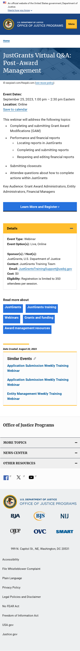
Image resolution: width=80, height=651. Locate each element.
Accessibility (10, 559)
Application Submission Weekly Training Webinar (38, 368)
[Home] (40, 24)
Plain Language (12, 578)
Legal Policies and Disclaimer (21, 597)
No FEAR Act (10, 606)
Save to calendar (15, 109)
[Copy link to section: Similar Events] (34, 358)
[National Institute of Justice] (65, 519)
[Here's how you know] (40, 7)
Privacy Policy (11, 587)
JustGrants (13, 307)
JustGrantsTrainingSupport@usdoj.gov (45, 269)
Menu (71, 24)
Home (6, 40)
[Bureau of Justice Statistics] (40, 521)
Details (12, 228)
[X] (20, 478)
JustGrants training (41, 307)
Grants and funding (38, 317)
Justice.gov (9, 634)
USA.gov (7, 625)
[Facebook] (7, 478)
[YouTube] (32, 478)
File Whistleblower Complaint (21, 569)
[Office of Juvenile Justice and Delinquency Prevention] (15, 534)
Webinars (12, 317)
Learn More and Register (38, 207)
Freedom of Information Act (20, 615)
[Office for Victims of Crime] (40, 534)
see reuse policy (44, 82)
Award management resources (27, 328)
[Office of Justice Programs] (8, 24)
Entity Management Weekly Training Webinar (34, 396)
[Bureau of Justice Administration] (15, 519)
